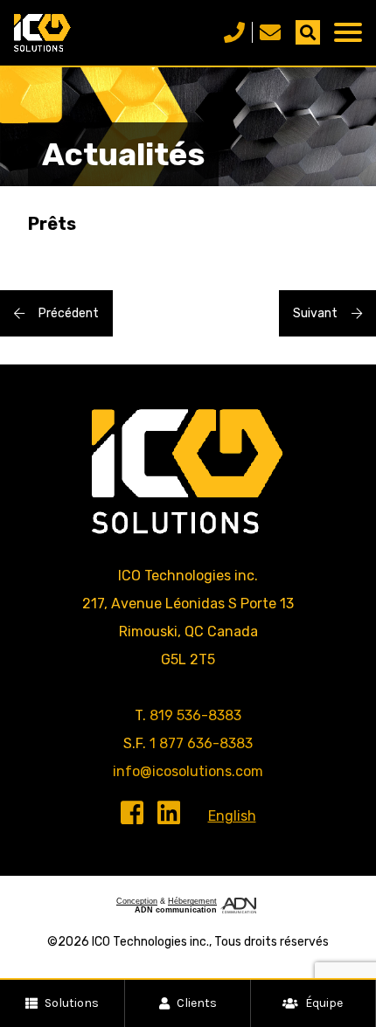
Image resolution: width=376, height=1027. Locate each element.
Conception (136, 901)
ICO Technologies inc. (150, 941)
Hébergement (192, 901)
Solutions (72, 1003)
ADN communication (176, 910)
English (232, 816)
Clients (197, 1003)
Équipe (324, 1003)
